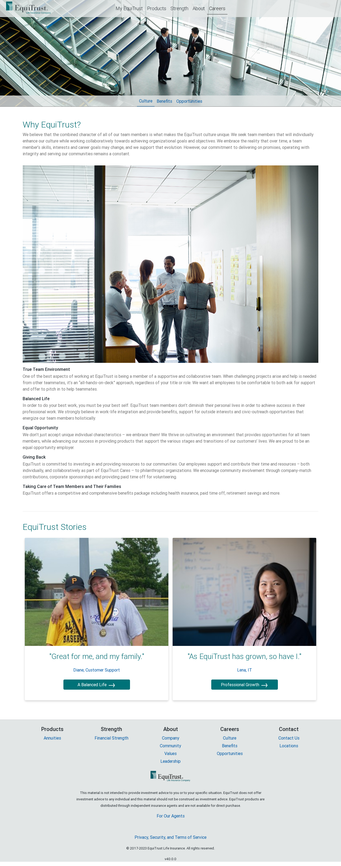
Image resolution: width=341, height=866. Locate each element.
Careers (218, 8)
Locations (288, 745)
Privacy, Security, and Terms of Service (170, 837)
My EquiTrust (130, 8)
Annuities (52, 738)
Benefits (165, 101)
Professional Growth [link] (244, 684)
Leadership (170, 761)
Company (170, 738)
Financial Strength (111, 738)
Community (170, 745)
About (200, 8)
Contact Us (288, 738)
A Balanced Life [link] (97, 684)
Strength (180, 8)
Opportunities (190, 101)
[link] (96, 592)
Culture (147, 101)
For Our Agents (171, 816)
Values (170, 753)
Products (157, 8)
